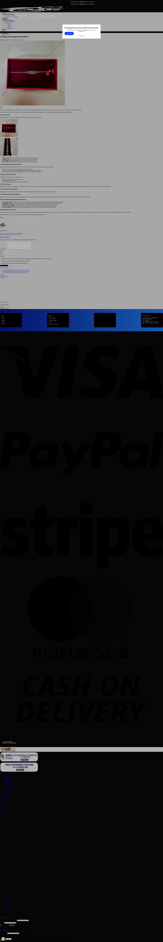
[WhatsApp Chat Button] (3, 939)
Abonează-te (69, 33)
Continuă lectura (81, 35)
